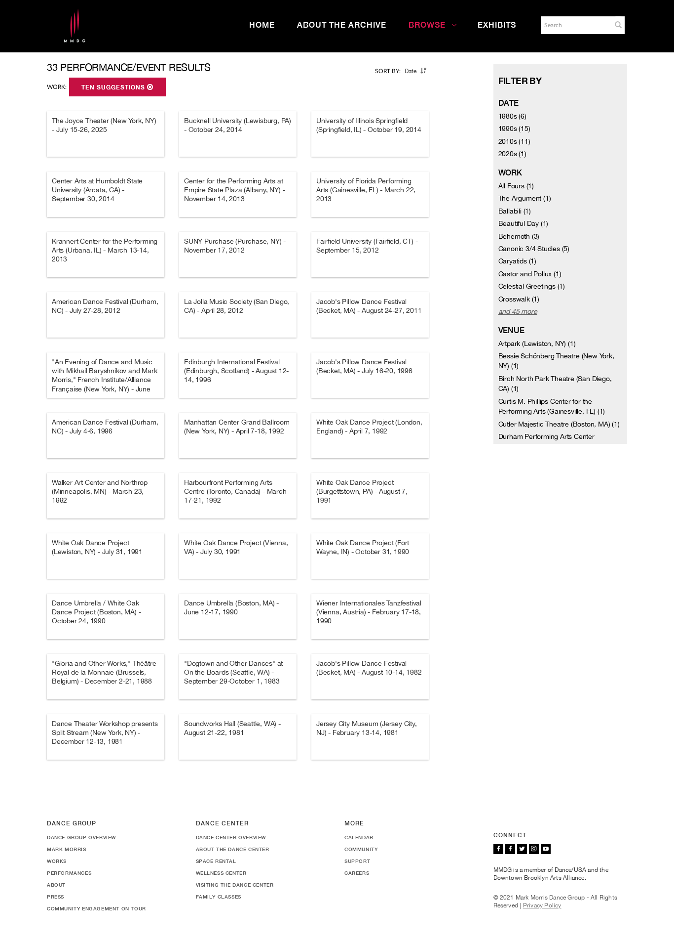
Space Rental (216, 861)
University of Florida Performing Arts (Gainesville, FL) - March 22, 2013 (365, 190)
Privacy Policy (542, 905)
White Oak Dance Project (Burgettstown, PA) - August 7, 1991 (362, 491)
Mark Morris (66, 849)
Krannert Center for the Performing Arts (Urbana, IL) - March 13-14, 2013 (104, 250)
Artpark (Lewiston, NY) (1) (537, 343)
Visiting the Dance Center (235, 885)
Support (357, 861)
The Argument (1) (524, 198)
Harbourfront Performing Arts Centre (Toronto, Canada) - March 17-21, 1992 (235, 491)
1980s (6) (512, 116)
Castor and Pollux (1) (530, 274)
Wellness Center (221, 873)
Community (360, 849)
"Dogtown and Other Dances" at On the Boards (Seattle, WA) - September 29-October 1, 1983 (233, 672)
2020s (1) (512, 154)
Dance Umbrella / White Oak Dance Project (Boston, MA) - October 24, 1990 (96, 612)
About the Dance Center (232, 849)
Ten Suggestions (114, 87)
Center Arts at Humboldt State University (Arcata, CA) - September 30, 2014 (97, 190)
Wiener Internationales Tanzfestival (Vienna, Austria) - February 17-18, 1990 (368, 612)
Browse (427, 25)
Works (57, 861)
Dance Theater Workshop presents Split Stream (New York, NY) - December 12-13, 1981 (105, 732)
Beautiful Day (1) (523, 223)
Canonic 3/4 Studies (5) (533, 249)
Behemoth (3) (519, 236)
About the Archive (341, 25)
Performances (69, 873)
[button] (618, 24)
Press (55, 897)
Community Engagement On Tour (96, 908)
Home (262, 25)
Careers (356, 873)
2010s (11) (514, 141)
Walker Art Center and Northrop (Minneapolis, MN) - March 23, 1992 (100, 491)
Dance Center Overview (231, 837)
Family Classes (218, 897)
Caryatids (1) (517, 261)
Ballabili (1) (514, 211)
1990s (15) (514, 128)
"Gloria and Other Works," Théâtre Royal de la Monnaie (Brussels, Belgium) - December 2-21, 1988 (104, 672)
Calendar (359, 837)
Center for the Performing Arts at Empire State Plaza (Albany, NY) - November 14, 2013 (234, 190)
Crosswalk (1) (518, 299)
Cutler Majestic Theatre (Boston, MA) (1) (559, 424)
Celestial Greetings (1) (531, 286)
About (56, 885)
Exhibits (497, 25)
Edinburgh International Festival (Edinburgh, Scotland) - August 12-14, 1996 (236, 371)
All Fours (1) (516, 186)
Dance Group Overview (81, 837)
